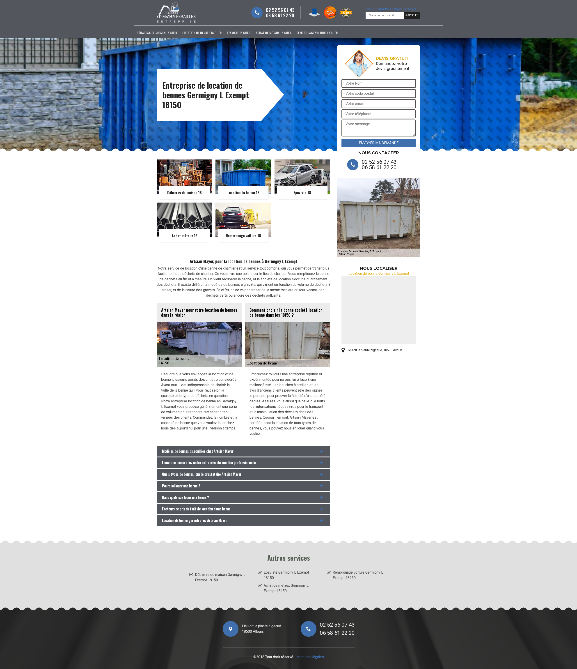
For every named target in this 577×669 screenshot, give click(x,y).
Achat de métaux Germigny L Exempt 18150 (286, 588)
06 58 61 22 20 (280, 15)
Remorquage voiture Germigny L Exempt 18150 (358, 575)
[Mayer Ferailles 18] (176, 12)
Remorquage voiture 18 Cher (317, 32)
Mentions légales (310, 657)
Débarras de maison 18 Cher (157, 32)
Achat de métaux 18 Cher (273, 32)
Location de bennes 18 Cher (202, 32)
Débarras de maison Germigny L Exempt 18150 (220, 577)
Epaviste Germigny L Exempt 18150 (286, 575)
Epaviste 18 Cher (238, 32)
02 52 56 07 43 (280, 10)
